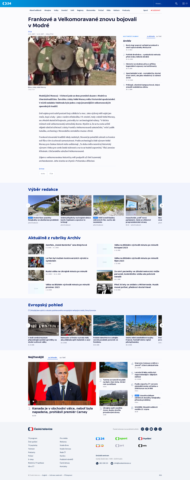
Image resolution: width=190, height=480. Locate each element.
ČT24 (30, 32)
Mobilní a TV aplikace (36, 463)
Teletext (31, 449)
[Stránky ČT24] (100, 438)
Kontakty (63, 466)
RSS (160, 475)
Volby (56, 10)
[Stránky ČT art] (119, 445)
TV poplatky (32, 445)
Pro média (64, 438)
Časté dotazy (65, 463)
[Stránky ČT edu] (142, 445)
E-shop (31, 459)
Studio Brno (64, 445)
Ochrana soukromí (55, 475)
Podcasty (126, 10)
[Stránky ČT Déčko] (100, 445)
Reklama (63, 442)
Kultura (116, 10)
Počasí (101, 10)
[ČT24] (7, 3)
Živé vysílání (32, 442)
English (44, 475)
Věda (109, 10)
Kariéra (62, 456)
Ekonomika (91, 10)
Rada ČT (63, 452)
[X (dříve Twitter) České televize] (155, 429)
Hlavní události (35, 10)
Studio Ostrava (65, 449)
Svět (72, 10)
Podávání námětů (66, 459)
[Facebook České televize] (147, 429)
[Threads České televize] (160, 429)
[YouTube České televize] (151, 429)
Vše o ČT (31, 466)
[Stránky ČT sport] (121, 438)
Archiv (43, 174)
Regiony (80, 10)
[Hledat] (176, 3)
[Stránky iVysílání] (144, 438)
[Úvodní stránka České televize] (40, 429)
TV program (32, 438)
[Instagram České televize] (142, 429)
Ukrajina (47, 10)
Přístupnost (68, 475)
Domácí (64, 10)
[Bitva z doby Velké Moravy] (72, 60)
